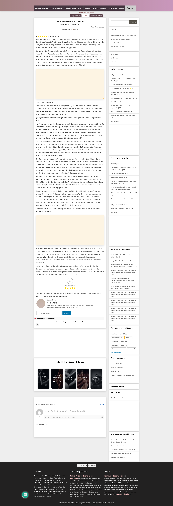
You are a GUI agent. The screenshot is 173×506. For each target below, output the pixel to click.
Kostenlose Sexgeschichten (120, 39)
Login (102, 404)
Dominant (131, 349)
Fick (85, 15)
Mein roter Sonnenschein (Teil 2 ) (122, 453)
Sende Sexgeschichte (86, 12)
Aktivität (113, 62)
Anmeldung (115, 54)
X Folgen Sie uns (117, 386)
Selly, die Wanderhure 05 (119, 75)
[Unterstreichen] (51, 417)
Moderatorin (52, 303)
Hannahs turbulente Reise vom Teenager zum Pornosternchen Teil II (123, 272)
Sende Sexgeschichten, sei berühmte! (124, 35)
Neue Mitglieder (116, 371)
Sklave (80, 8)
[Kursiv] (48, 417)
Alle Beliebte (115, 121)
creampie (115, 345)
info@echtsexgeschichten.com (42, 496)
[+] (73, 417)
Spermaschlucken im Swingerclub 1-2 (123, 115)
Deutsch (95, 8)
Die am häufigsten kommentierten (122, 375)
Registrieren (115, 58)
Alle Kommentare (116, 363)
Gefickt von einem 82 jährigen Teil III (123, 449)
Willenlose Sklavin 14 (118, 177)
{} (70, 417)
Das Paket (114, 102)
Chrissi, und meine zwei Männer (121, 84)
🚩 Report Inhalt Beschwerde (45, 319)
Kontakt (121, 8)
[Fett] (45, 417)
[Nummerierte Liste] (57, 417)
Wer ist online (115, 379)
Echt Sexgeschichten (41, 8)
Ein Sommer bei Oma (126, 261)
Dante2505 (114, 255)
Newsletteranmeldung (118, 398)
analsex (114, 334)
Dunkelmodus (82, 465)
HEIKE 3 (113, 164)
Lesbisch (87, 8)
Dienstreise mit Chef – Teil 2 (120, 208)
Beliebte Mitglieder (117, 367)
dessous (124, 345)
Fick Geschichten (70, 8)
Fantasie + (131, 8)
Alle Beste (114, 212)
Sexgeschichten (76, 15)
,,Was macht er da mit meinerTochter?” (124, 193)
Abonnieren (66, 313)
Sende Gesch (113, 8)
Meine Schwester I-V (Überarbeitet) (122, 98)
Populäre (103, 8)
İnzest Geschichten (56, 8)
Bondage (115, 341)
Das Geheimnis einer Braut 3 (120, 111)
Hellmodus (92, 465)
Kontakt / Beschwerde (113, 476)
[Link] (68, 417)
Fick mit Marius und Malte (119, 173)
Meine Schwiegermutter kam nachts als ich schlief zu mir (123, 280)
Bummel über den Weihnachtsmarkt (123, 446)
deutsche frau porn (118, 349)
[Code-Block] (65, 417)
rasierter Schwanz (117, 278)
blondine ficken (117, 337)
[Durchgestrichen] (54, 417)
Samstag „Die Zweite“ (118, 457)
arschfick (123, 334)
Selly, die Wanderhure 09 (119, 205)
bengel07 (114, 261)
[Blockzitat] (62, 417)
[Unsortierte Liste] (59, 417)
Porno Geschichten (96, 15)
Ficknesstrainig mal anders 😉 (121, 88)
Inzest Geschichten (117, 46)
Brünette (124, 341)
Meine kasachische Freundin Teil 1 (122, 199)
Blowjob (128, 337)
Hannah (113, 270)
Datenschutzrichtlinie (122, 494)
